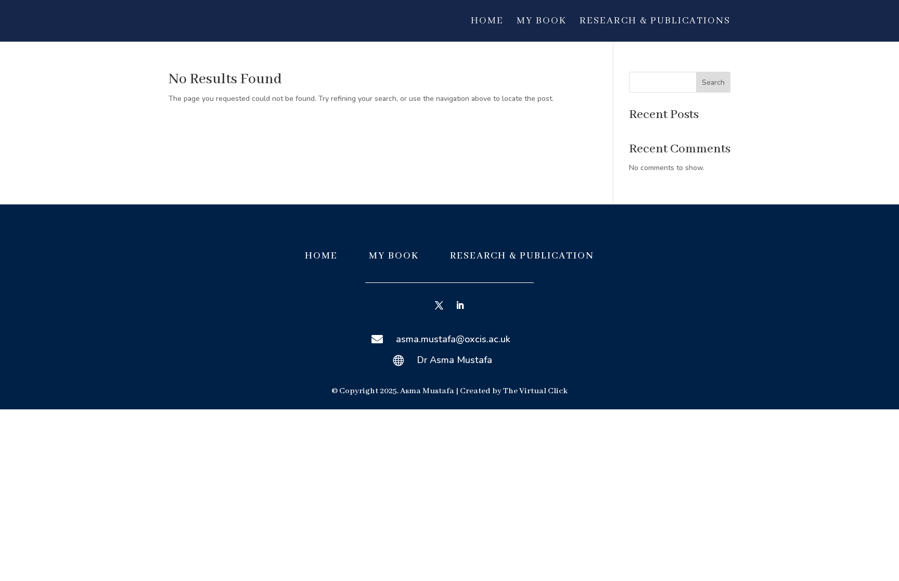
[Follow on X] (439, 305)
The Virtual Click (535, 391)
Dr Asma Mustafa (454, 360)
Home (487, 22)
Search (713, 82)
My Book (542, 22)
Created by (481, 391)
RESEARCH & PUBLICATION (522, 256)
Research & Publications (655, 22)
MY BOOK (395, 256)
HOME (321, 256)
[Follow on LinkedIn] (460, 305)
